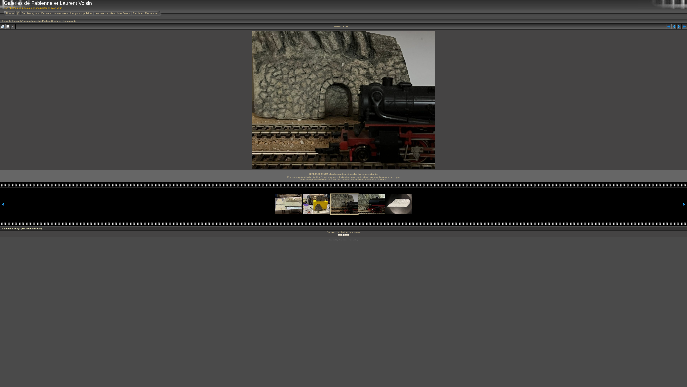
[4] (346, 235)
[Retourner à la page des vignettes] (2, 26)
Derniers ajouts (30, 13)
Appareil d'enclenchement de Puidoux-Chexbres (36, 21)
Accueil (6, 21)
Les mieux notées (105, 13)
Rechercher (151, 13)
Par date (138, 13)
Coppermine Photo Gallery (348, 240)
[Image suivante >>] (679, 26)
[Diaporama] (13, 26)
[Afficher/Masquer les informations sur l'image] (7, 26)
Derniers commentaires (54, 13)
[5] (348, 235)
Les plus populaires (81, 13)
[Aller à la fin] (684, 26)
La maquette (70, 21)
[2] (341, 235)
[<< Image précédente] (673, 26)
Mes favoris (123, 13)
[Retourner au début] (668, 26)
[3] (343, 235)
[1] (339, 235)
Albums (10, 13)
